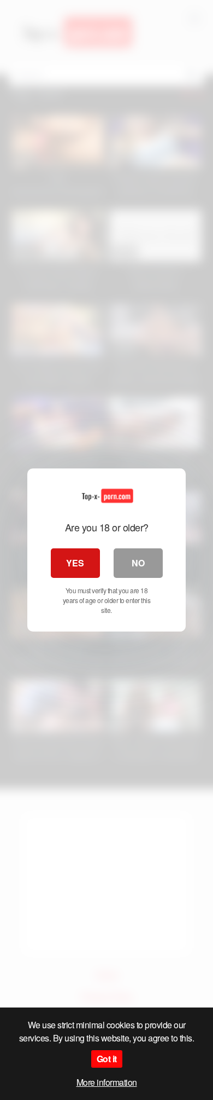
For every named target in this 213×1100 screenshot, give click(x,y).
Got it (107, 1058)
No (138, 563)
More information (106, 1082)
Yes (75, 563)
